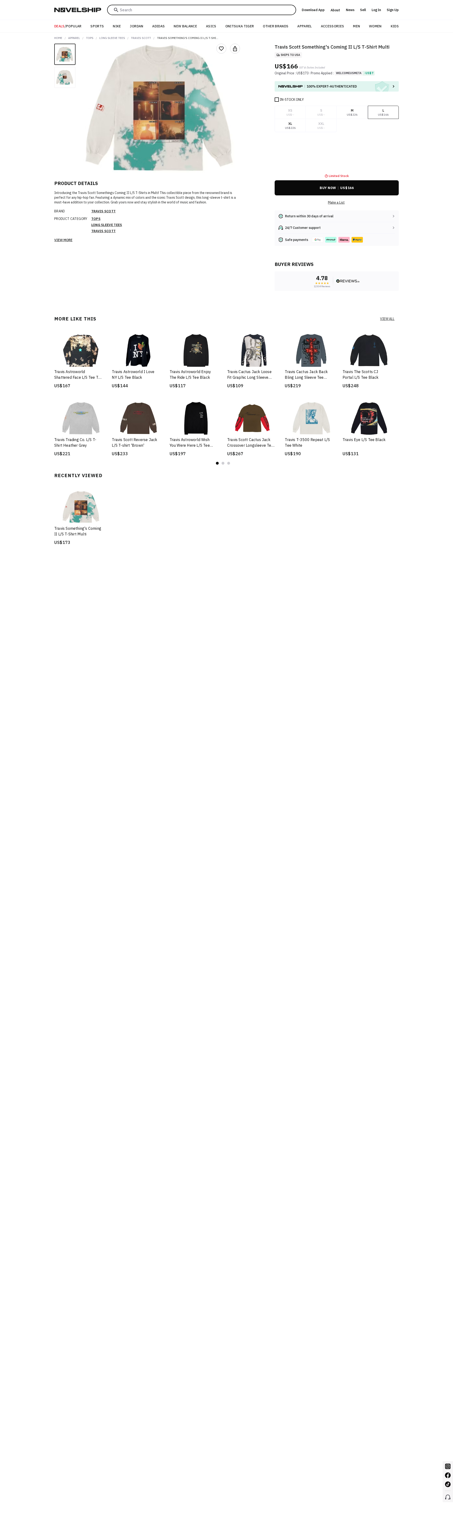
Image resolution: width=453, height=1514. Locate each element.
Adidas (158, 26)
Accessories (332, 26)
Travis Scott (141, 38)
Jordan (136, 26)
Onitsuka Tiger (239, 26)
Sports (97, 26)
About (335, 10)
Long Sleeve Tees (112, 38)
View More (63, 240)
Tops (89, 38)
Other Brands (275, 26)
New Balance (185, 26)
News (350, 10)
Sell (363, 10)
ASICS (211, 26)
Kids (395, 26)
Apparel (304, 26)
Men (356, 26)
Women (375, 26)
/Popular (68, 26)
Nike (117, 26)
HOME (58, 38)
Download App (313, 10)
